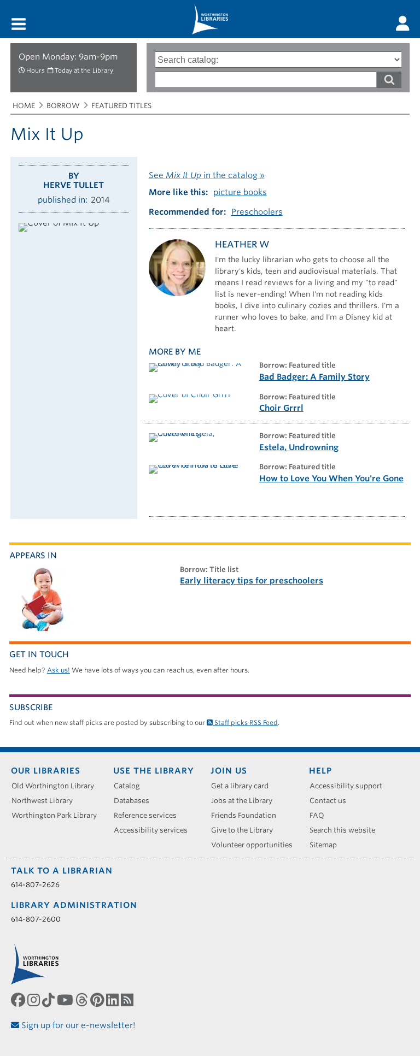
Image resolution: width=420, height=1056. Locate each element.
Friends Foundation (247, 815)
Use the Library (153, 771)
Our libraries (45, 771)
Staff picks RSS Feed (245, 722)
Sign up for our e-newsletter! (77, 1025)
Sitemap (327, 845)
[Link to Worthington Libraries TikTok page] (49, 1000)
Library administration (74, 905)
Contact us (331, 801)
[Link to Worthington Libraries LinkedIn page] (113, 1000)
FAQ (320, 815)
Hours (35, 70)
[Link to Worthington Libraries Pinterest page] (98, 1000)
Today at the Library (84, 70)
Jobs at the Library (245, 801)
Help (320, 771)
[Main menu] (18, 25)
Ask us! (58, 670)
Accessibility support (349, 786)
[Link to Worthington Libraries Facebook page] (19, 1000)
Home (24, 106)
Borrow (63, 106)
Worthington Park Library (58, 815)
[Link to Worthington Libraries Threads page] (82, 1000)
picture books (240, 192)
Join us (229, 771)
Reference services (149, 815)
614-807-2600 (36, 919)
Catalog (130, 786)
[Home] (210, 19)
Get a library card (244, 786)
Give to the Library (246, 830)
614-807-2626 (35, 885)
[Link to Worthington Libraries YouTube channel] (66, 1000)
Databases (135, 801)
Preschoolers (257, 212)
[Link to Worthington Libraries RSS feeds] (128, 1000)
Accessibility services (154, 830)
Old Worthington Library (56, 786)
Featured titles (121, 106)
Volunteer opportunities (256, 845)
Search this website (346, 830)
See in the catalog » (207, 175)
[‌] (403, 23)
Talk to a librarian (62, 871)
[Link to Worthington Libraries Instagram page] (34, 1000)
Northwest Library (46, 801)
